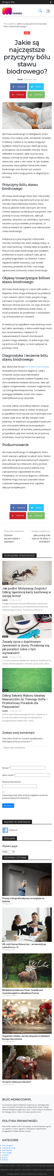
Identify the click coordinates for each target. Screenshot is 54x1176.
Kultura (5, 1160)
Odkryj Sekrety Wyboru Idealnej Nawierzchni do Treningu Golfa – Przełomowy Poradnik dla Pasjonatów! (25, 701)
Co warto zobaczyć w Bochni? (16, 1082)
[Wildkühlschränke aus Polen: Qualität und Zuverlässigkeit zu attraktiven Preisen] (27, 970)
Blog (26, 33)
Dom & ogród (7, 1145)
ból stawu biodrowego (36, 366)
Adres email (8, 775)
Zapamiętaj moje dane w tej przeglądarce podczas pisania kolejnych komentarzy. (25, 797)
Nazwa (6, 767)
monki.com (42, 1174)
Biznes (4, 1157)
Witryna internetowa (11, 781)
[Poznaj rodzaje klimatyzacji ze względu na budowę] (27, 879)
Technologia (7, 1153)
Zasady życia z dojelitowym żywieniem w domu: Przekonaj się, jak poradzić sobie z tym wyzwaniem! (26, 647)
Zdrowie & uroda (8, 1148)
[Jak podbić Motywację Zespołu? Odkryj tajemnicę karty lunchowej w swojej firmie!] (27, 573)
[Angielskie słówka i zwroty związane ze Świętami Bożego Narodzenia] (27, 1016)
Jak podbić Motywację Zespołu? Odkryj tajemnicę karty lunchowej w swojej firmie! (26, 592)
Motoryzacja (7, 1150)
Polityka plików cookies (16, 1174)
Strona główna (10, 23)
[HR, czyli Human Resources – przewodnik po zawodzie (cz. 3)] (27, 924)
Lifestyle (5, 1155)
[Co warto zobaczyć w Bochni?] (27, 1062)
